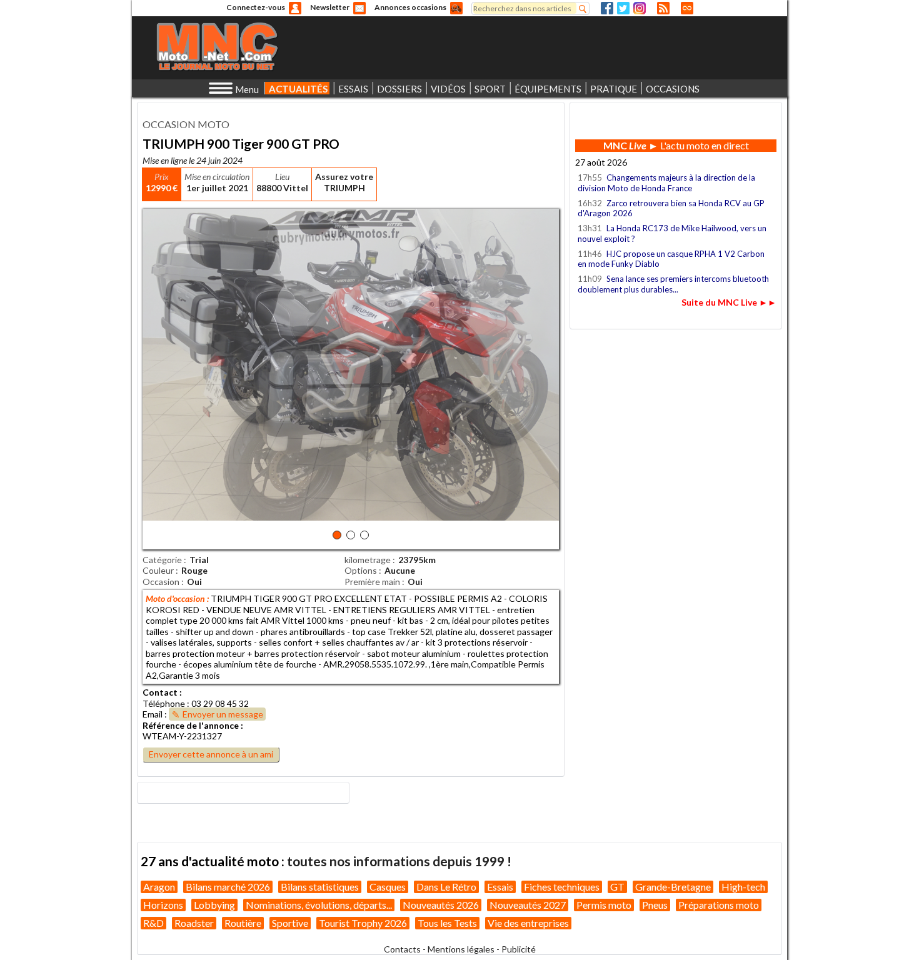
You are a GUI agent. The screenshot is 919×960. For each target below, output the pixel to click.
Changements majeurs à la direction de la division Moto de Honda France (666, 182)
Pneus (655, 905)
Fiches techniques (562, 886)
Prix (161, 176)
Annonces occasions (410, 7)
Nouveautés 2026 (441, 905)
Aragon (159, 886)
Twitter (623, 8)
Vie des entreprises (528, 923)
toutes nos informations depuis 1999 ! (399, 861)
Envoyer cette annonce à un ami (211, 754)
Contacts (402, 949)
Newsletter (329, 7)
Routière (242, 923)
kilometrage (367, 559)
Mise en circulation (216, 176)
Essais (500, 886)
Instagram (639, 8)
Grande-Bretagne (673, 886)
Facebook (607, 8)
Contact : (162, 692)
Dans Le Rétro (446, 886)
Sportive (290, 923)
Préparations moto (718, 905)
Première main (372, 581)
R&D (153, 923)
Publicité (518, 949)
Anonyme (295, 8)
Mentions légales (461, 949)
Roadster (194, 923)
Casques (387, 886)
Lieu (282, 176)
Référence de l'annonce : (193, 725)
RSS (663, 8)
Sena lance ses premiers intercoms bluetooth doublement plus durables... (673, 284)
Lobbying (214, 905)
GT (617, 886)
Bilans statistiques (320, 886)
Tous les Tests (447, 923)
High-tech (743, 886)
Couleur (158, 570)
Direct (687, 8)
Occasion (161, 581)
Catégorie (162, 559)
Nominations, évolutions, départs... (319, 905)
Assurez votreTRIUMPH (344, 182)
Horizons (163, 905)
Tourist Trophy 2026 (363, 923)
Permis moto (603, 905)
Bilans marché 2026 (228, 886)
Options (360, 570)
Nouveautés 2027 (528, 905)
